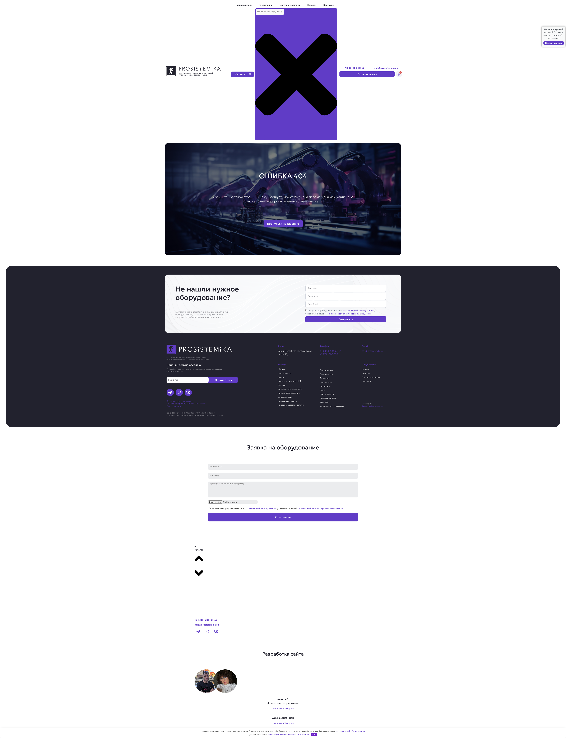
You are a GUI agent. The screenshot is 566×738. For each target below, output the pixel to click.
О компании (265, 5)
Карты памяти (327, 394)
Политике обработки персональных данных (348, 313)
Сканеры (324, 402)
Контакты (328, 5)
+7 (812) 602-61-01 (329, 354)
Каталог (366, 369)
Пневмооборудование (289, 393)
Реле (322, 390)
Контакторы (326, 382)
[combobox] (269, 11)
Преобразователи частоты (291, 405)
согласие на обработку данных (358, 310)
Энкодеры (325, 386)
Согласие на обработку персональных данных (186, 403)
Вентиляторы (326, 370)
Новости (311, 5)
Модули (282, 369)
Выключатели (326, 374)
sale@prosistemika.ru (386, 68)
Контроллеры (284, 373)
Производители (243, 5)
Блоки (281, 377)
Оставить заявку (553, 43)
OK (313, 734)
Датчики (282, 385)
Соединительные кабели (290, 389)
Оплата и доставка (290, 5)
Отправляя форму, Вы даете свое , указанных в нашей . (277, 508)
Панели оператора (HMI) (290, 381)
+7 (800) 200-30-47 (353, 68)
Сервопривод (285, 397)
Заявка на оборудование (372, 406)
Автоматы (325, 378)
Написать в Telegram (283, 708)
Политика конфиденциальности (180, 401)
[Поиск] (260, 137)
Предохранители (328, 398)
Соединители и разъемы (332, 406)
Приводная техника (287, 401)
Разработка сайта (174, 406)
